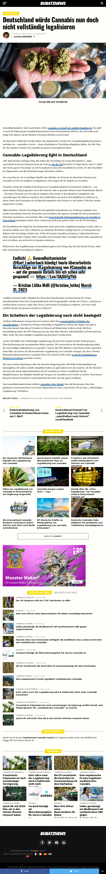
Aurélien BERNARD (23, 36)
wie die (57, 164)
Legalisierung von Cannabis (58, 398)
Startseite (11, 13)
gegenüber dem (52, 384)
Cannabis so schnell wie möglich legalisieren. (70, 127)
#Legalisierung (50, 267)
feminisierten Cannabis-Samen (38, 737)
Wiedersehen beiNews (28, 851)
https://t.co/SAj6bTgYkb (56, 276)
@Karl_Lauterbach (28, 262)
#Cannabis (78, 267)
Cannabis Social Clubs (31, 398)
